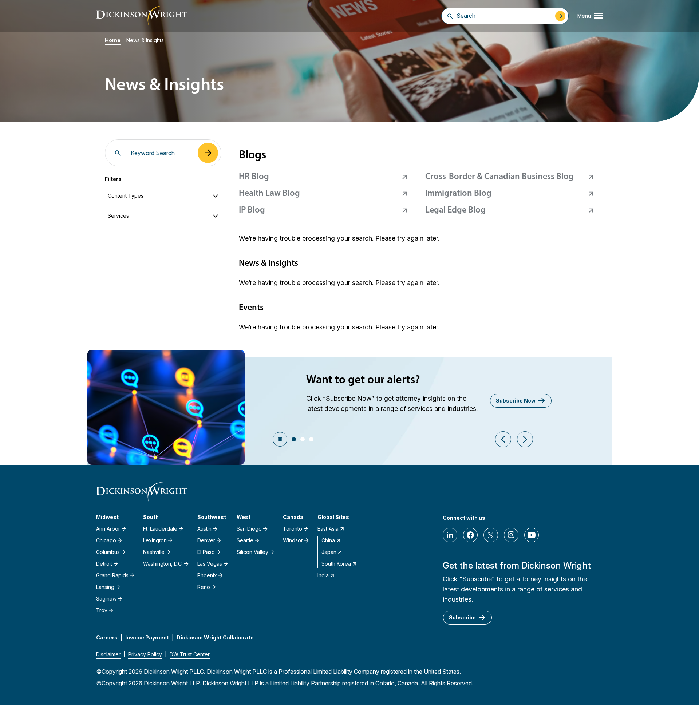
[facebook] (470, 535)
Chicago (106, 540)
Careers (107, 637)
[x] (490, 535)
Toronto (292, 529)
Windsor (293, 540)
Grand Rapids (112, 575)
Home (113, 40)
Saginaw (106, 598)
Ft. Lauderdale (160, 529)
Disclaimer (108, 654)
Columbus (108, 552)
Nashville (154, 552)
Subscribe (462, 617)
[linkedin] (450, 535)
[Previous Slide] (503, 439)
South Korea (336, 564)
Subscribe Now (516, 400)
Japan (328, 552)
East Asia (328, 529)
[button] (294, 439)
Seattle (245, 540)
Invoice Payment (147, 637)
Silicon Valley (252, 552)
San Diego (249, 529)
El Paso (206, 552)
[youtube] (531, 535)
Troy (101, 610)
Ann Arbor (108, 529)
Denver (206, 540)
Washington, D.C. (163, 564)
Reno (203, 587)
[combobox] (504, 15)
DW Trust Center (190, 654)
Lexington (155, 540)
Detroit (104, 564)
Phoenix (207, 575)
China (328, 540)
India (323, 575)
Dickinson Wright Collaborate (215, 637)
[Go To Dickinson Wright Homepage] (141, 16)
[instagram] (511, 535)
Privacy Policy (145, 654)
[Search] (450, 16)
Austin (204, 529)
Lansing (105, 587)
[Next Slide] (525, 439)
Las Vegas (209, 564)
